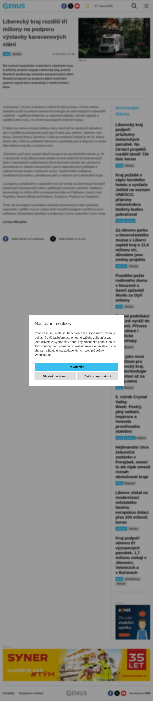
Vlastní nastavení (55, 376)
